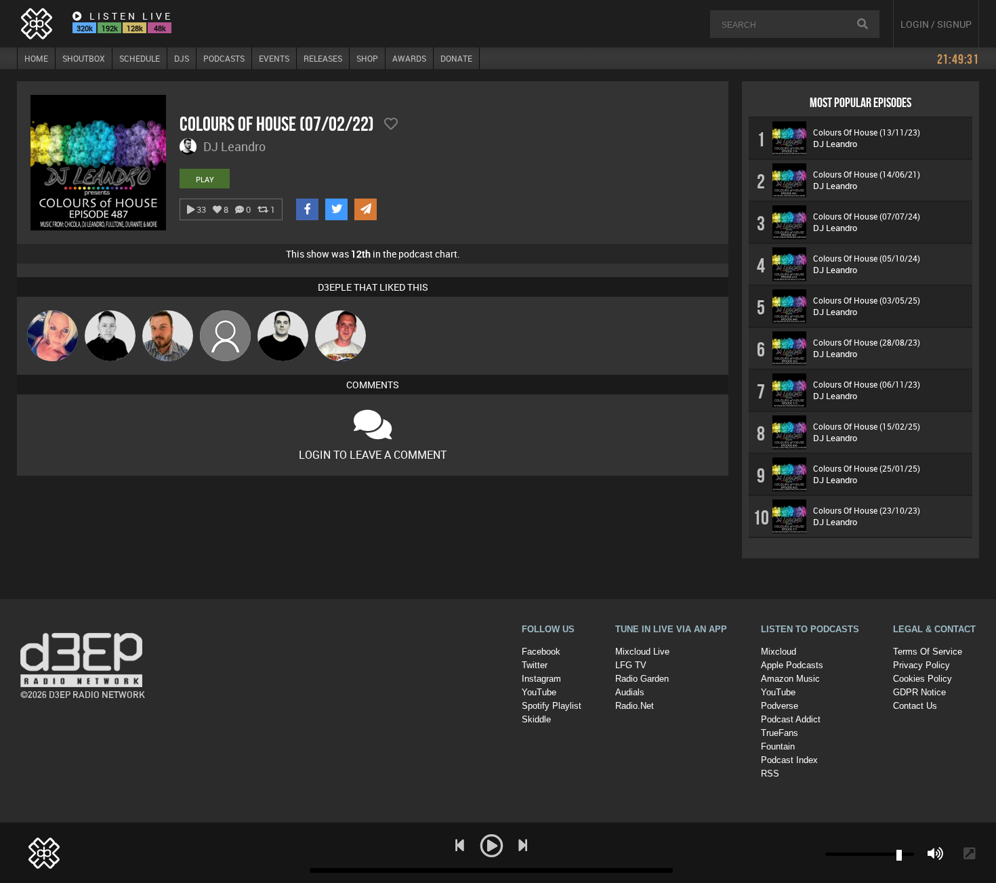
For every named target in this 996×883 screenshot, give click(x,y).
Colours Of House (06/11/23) (866, 384)
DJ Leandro (835, 144)
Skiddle (536, 719)
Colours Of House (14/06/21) (866, 174)
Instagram (541, 679)
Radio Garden (642, 679)
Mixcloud (778, 651)
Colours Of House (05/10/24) (866, 258)
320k (85, 28)
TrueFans (779, 733)
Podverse (779, 706)
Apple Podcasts (792, 665)
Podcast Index (789, 760)
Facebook (541, 651)
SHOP (367, 58)
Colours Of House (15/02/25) (866, 426)
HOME (36, 58)
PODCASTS (224, 58)
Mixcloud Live (642, 651)
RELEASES (323, 58)
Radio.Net (634, 706)
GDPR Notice (919, 692)
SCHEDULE (139, 58)
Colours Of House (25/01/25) (866, 468)
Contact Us (915, 706)
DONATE (456, 58)
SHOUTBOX (83, 58)
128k (135, 28)
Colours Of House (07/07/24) (866, 216)
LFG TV (630, 665)
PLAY (205, 179)
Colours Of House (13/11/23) (866, 132)
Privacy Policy (921, 665)
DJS (181, 58)
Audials (629, 692)
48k (160, 28)
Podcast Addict (791, 719)
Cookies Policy (922, 679)
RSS (770, 773)
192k (110, 28)
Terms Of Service (927, 651)
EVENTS (274, 58)
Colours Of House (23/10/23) (866, 510)
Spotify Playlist (551, 706)
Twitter (534, 665)
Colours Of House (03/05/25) (866, 300)
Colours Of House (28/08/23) (866, 342)
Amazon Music (790, 679)
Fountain (778, 746)
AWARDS (409, 58)
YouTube (539, 692)
